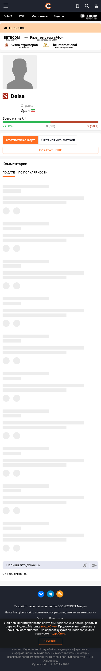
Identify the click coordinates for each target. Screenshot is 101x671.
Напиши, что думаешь (23, 565)
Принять (50, 641)
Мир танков (39, 16)
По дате (9, 172)
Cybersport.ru (40, 664)
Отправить (94, 565)
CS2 (21, 16)
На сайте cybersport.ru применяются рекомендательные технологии (50, 612)
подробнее (49, 626)
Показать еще (50, 150)
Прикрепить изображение (85, 565)
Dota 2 (8, 16)
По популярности (33, 172)
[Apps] (77, 6)
